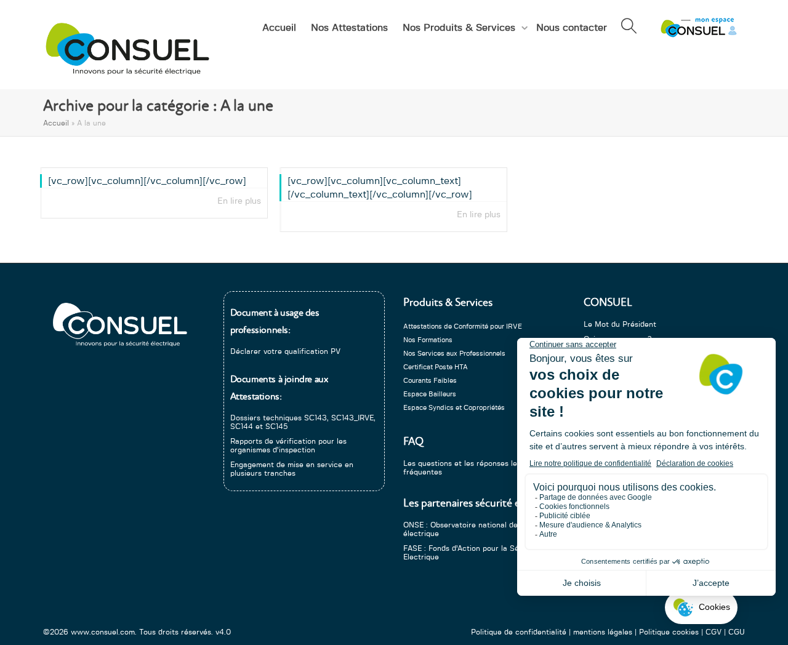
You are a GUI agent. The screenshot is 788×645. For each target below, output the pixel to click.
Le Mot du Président (620, 324)
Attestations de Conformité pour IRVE (462, 326)
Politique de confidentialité (518, 632)
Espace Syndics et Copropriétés (454, 407)
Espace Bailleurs (429, 394)
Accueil (279, 28)
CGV (714, 632)
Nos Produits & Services (460, 28)
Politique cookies (669, 632)
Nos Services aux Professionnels (454, 353)
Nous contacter (571, 28)
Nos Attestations (349, 28)
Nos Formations (427, 340)
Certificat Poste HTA (435, 367)
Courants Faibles (430, 380)
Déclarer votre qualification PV (285, 351)
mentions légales (602, 632)
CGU (736, 632)
